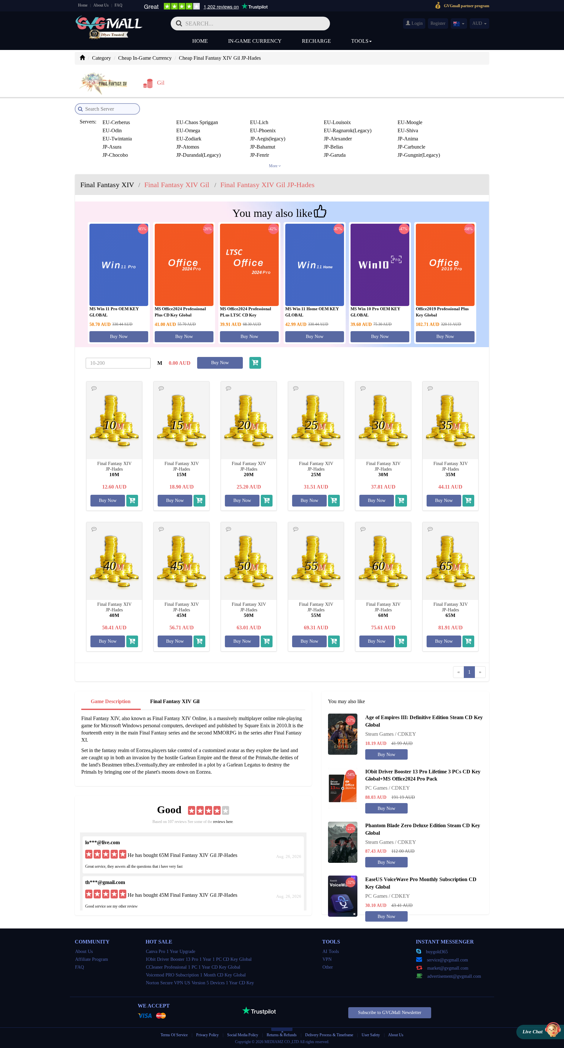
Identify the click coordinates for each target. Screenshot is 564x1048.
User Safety (371, 1035)
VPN (327, 959)
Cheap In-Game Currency (145, 58)
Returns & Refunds (282, 1035)
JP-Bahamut (262, 147)
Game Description (111, 701)
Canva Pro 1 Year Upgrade (170, 951)
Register (438, 23)
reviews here (223, 821)
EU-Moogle (410, 122)
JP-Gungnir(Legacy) (419, 155)
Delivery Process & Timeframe (329, 1035)
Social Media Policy (242, 1035)
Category (101, 58)
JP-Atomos (187, 147)
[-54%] (342, 787)
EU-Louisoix (337, 122)
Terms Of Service (174, 1035)
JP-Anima (408, 138)
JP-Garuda (335, 155)
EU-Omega (188, 130)
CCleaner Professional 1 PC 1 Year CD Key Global (193, 967)
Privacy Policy (208, 1035)
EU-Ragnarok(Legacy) (347, 130)
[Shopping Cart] (255, 363)
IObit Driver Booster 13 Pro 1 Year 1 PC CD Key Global (199, 959)
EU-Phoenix (263, 130)
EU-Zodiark (188, 138)
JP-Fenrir (259, 155)
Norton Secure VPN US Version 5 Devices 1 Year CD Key (200, 982)
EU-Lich (259, 122)
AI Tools (330, 951)
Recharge (316, 41)
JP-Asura (111, 147)
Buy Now (119, 336)
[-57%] (342, 733)
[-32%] (342, 895)
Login (416, 23)
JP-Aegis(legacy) (267, 138)
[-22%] (342, 842)
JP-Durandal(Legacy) (198, 155)
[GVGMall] (109, 21)
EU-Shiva (408, 130)
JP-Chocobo (115, 155)
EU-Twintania (117, 138)
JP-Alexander (338, 138)
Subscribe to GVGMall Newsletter (389, 1012)
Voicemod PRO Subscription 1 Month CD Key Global (196, 975)
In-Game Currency (255, 41)
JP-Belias (333, 147)
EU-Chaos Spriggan (197, 122)
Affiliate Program (91, 959)
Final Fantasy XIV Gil (174, 701)
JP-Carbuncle (411, 147)
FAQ (118, 5)
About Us (101, 5)
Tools (359, 41)
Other (327, 967)
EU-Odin (112, 130)
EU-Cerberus (116, 122)
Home (82, 5)
